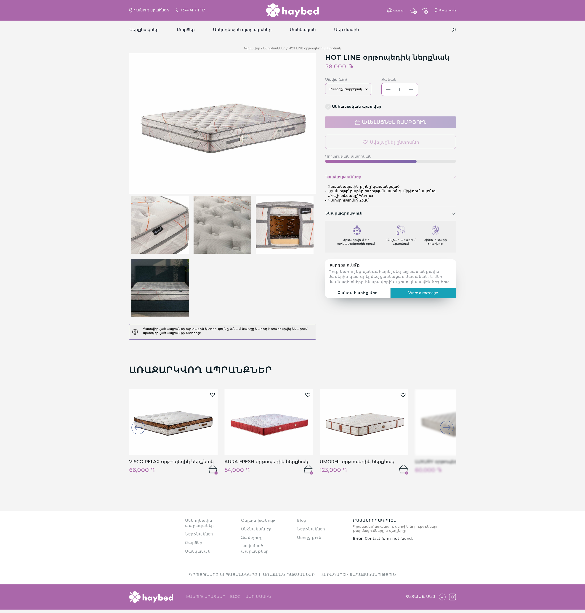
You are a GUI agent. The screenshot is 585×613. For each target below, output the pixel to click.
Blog (301, 520)
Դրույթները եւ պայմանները (223, 575)
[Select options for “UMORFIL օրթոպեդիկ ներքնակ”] (403, 470)
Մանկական (303, 29)
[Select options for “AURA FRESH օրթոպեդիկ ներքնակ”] (308, 470)
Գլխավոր (252, 48)
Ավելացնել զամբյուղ (394, 122)
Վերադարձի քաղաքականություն (358, 575)
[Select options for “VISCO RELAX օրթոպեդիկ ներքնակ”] (213, 470)
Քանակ (388, 79)
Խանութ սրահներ (151, 10)
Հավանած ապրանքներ (255, 548)
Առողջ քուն (309, 537)
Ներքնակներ (144, 29)
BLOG (235, 596)
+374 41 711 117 (193, 10)
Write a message (423, 293)
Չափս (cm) (336, 79)
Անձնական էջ (256, 529)
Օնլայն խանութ (258, 520)
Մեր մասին (346, 29)
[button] (390, 142)
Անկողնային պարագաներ (242, 29)
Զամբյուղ (251, 537)
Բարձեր (186, 29)
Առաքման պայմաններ (289, 575)
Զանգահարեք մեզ (358, 293)
